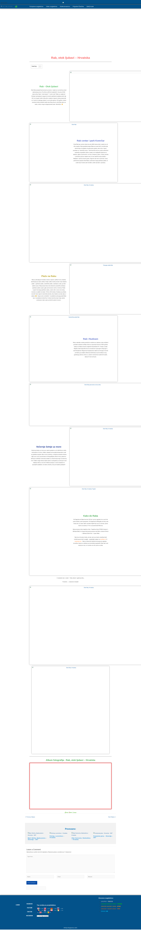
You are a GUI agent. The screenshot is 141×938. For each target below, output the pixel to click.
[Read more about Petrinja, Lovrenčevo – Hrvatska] (58, 833)
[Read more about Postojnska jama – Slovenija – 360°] (103, 833)
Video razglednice (51, 6)
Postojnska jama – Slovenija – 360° (103, 836)
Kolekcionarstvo (65, 6)
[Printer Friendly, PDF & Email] (70, 812)
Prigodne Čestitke (78, 6)
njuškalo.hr (103, 539)
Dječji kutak (90, 6)
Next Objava (112, 817)
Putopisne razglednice (36, 6)
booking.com (78, 541)
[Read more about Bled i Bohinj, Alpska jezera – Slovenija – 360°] (38, 834)
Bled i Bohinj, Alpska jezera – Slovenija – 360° (37, 838)
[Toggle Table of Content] (39, 66)
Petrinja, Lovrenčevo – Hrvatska (57, 836)
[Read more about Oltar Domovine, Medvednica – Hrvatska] (81, 834)
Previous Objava (30, 817)
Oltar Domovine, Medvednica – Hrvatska (80, 838)
